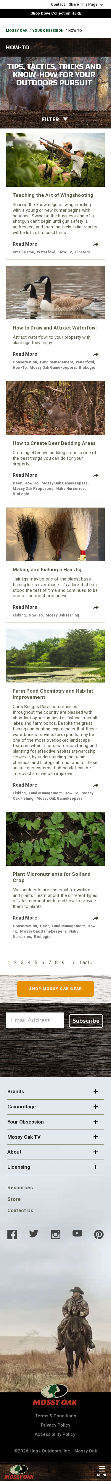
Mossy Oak (17, 31)
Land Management (56, 362)
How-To (65, 252)
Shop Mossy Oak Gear (55, 988)
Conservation (25, 362)
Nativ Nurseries (70, 488)
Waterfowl (46, 252)
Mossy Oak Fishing (62, 615)
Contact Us (20, 1210)
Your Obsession (48, 31)
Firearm (82, 252)
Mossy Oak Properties (33, 488)
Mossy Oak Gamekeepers (53, 367)
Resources (20, 1187)
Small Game (23, 252)
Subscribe (86, 1021)
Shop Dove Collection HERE (55, 13)
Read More (25, 244)
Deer (17, 483)
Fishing (19, 615)
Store (14, 1199)
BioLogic (87, 367)
